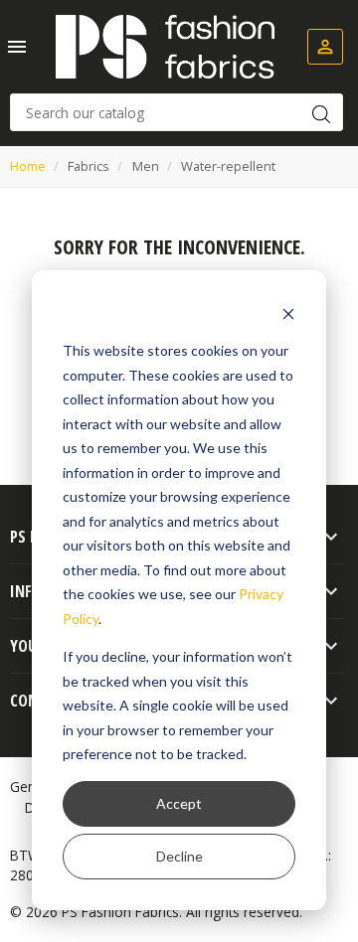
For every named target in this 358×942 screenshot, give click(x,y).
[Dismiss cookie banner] (288, 313)
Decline (179, 856)
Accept (179, 803)
